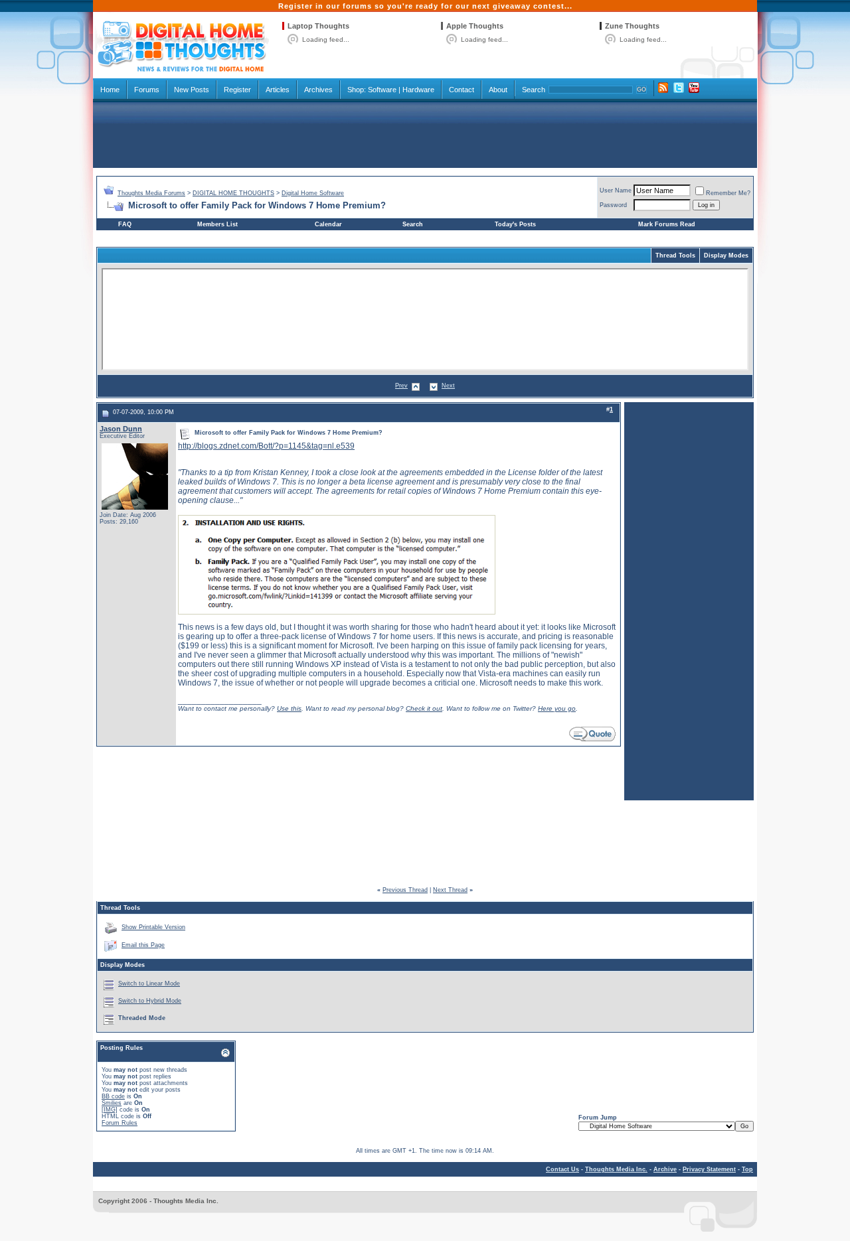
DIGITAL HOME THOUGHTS (233, 193)
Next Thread (450, 890)
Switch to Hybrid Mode (149, 1000)
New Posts (191, 90)
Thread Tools (675, 255)
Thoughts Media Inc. (616, 1169)
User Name (616, 190)
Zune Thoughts (632, 26)
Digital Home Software (313, 193)
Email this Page (143, 945)
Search (533, 90)
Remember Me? (728, 193)
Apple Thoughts (474, 26)
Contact (461, 90)
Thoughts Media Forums (151, 193)
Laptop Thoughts (318, 26)
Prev (401, 385)
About (498, 90)
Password (613, 205)
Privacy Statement (709, 1169)
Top (747, 1169)
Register (237, 90)
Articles (278, 90)
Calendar (328, 224)
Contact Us (562, 1169)
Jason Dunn (121, 429)
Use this (289, 708)
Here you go (557, 708)
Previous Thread (405, 890)
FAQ (124, 224)
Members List (217, 224)
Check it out (424, 708)
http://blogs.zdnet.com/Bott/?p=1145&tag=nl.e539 (266, 446)
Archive (665, 1169)
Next (448, 385)
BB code (113, 1096)
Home (110, 90)
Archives (318, 90)
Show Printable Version (153, 927)
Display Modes (726, 255)
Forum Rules (119, 1123)
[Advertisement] (425, 134)
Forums (146, 90)
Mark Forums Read (666, 224)
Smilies (112, 1103)
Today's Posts (515, 224)
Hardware (418, 90)
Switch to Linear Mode (149, 983)
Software (382, 90)
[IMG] (110, 1109)
